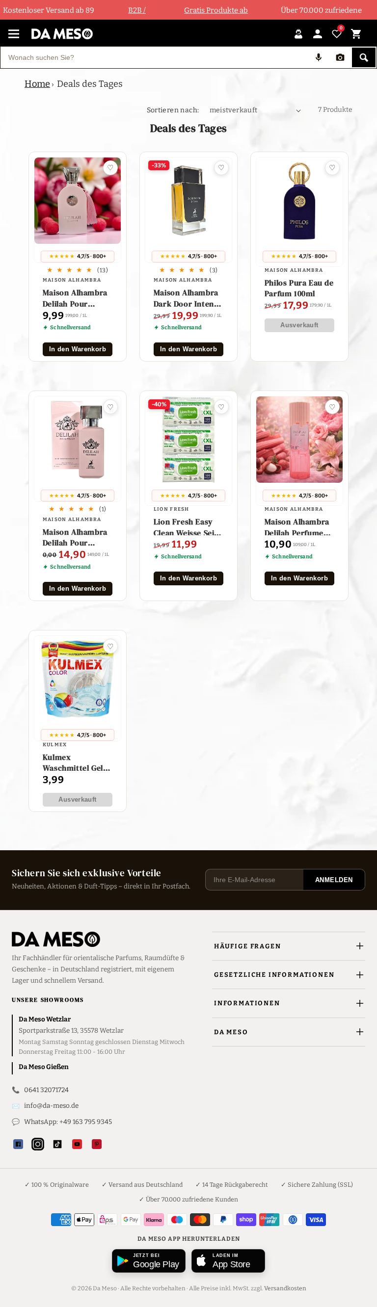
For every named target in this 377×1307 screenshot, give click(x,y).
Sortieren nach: (173, 110)
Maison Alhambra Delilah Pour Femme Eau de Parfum (75, 298)
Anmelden (334, 880)
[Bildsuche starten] (340, 57)
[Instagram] (37, 1144)
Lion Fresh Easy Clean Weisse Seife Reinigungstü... (187, 527)
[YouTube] (77, 1144)
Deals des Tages (90, 83)
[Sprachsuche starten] (318, 57)
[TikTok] (57, 1144)
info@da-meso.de (51, 1105)
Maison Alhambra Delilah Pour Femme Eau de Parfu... (75, 537)
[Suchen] (364, 57)
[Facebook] (18, 1144)
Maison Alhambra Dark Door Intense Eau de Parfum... (188, 298)
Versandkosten (285, 1288)
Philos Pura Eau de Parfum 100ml (299, 288)
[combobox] (154, 57)
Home (37, 83)
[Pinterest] (96, 1144)
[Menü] (14, 34)
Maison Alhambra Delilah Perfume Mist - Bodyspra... (298, 527)
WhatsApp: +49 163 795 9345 (68, 1122)
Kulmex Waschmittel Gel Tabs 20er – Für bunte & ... (73, 763)
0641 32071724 (46, 1090)
